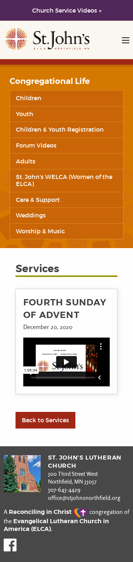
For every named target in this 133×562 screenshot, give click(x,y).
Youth (24, 114)
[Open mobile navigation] (125, 40)
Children (28, 98)
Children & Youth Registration (60, 129)
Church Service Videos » (66, 10)
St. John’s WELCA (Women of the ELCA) (64, 180)
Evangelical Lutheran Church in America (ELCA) (56, 525)
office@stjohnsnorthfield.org (84, 497)
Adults (25, 161)
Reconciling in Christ (41, 512)
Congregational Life (50, 81)
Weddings (31, 215)
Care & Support (38, 199)
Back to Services (45, 420)
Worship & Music (40, 231)
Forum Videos (36, 145)
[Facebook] (10, 549)
